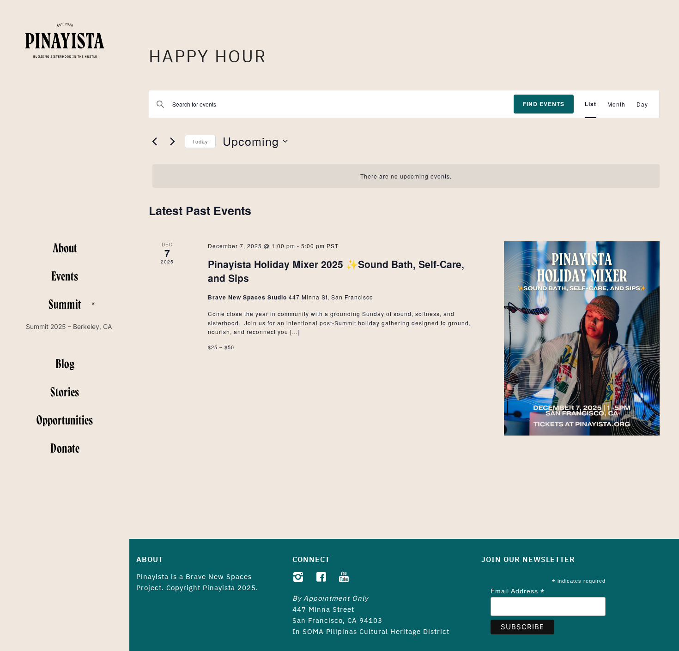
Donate (64, 447)
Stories (64, 391)
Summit (64, 303)
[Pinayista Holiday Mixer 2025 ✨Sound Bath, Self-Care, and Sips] (582, 338)
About (65, 247)
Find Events (543, 104)
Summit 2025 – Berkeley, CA (69, 326)
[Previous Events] (154, 141)
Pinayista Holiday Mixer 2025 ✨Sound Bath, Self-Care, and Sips (336, 271)
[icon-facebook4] (323, 577)
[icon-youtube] (344, 577)
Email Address (518, 591)
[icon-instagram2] (300, 577)
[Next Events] (172, 141)
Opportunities (64, 419)
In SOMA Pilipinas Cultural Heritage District (370, 631)
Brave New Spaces (219, 576)
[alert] (406, 176)
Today (200, 141)
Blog (64, 363)
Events (64, 275)
